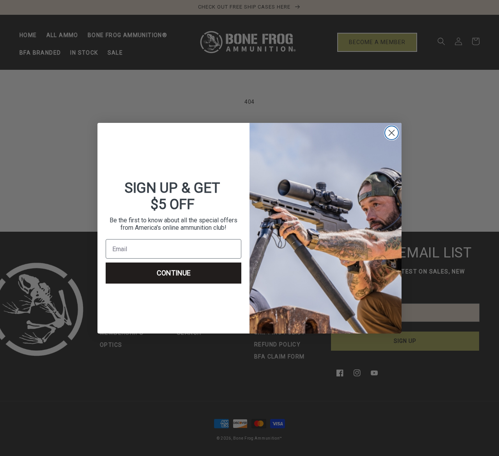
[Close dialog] (391, 133)
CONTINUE (174, 273)
